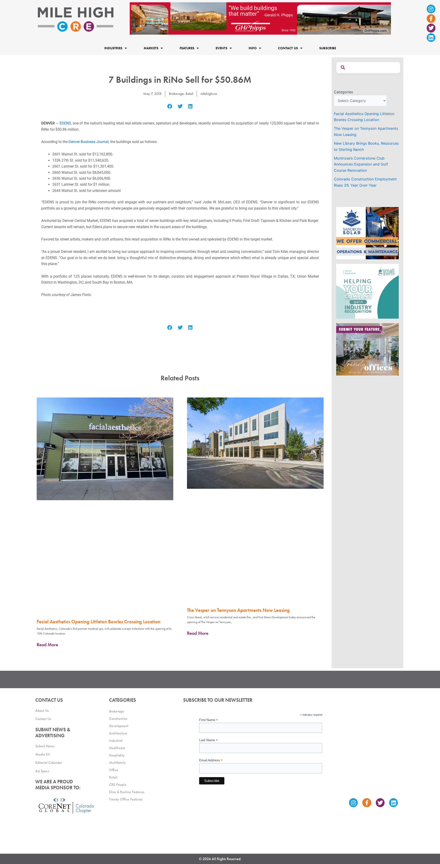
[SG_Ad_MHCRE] (367, 291)
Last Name (208, 740)
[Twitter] (431, 28)
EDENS (65, 123)
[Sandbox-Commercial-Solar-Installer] (367, 232)
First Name (208, 720)
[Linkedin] (431, 37)
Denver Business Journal (89, 142)
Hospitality (117, 755)
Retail (189, 93)
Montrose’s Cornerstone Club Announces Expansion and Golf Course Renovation (361, 164)
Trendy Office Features (126, 799)
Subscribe (327, 48)
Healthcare (117, 747)
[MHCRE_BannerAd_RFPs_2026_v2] (260, 18)
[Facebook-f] (431, 18)
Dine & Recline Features (126, 791)
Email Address (211, 760)
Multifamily (117, 762)
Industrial (116, 740)
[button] (170, 106)
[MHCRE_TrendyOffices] (367, 349)
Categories (343, 92)
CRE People (117, 784)
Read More (47, 645)
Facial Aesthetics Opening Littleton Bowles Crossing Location (98, 621)
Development (118, 725)
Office (113, 769)
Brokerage (176, 93)
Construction (118, 718)
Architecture (118, 733)
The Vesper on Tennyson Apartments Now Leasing (238, 610)
